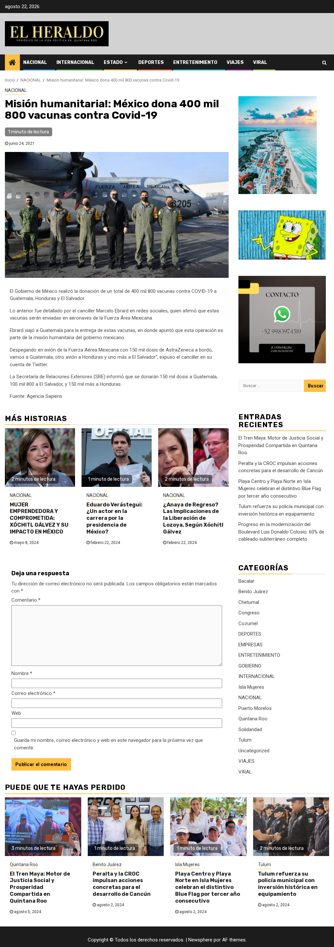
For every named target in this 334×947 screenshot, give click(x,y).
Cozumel (248, 623)
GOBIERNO (249, 666)
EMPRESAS (250, 645)
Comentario (25, 600)
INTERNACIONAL (75, 62)
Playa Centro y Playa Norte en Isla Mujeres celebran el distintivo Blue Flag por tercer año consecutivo (279, 488)
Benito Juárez (253, 591)
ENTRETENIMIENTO (195, 62)
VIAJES (235, 62)
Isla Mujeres (251, 687)
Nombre (21, 673)
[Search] (324, 62)
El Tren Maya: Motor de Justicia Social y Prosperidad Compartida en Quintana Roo (280, 445)
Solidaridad (250, 729)
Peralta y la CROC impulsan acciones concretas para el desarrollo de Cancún (122, 884)
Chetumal (248, 602)
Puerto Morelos (255, 708)
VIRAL (260, 62)
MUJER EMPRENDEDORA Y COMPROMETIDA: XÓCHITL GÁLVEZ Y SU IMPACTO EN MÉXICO (39, 518)
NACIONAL (35, 62)
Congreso (249, 613)
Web (16, 713)
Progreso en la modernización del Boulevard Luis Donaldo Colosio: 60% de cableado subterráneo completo (281, 531)
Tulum (244, 740)
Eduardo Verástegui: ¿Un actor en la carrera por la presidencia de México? (114, 518)
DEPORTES (151, 62)
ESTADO (113, 62)
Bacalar (246, 581)
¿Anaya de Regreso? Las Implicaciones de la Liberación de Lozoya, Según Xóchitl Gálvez (193, 518)
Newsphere (200, 940)
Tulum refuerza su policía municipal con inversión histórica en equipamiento (288, 884)
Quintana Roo (252, 719)
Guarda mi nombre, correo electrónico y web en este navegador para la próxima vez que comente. (108, 744)
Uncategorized (253, 751)
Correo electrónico (33, 693)
